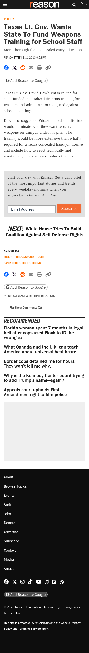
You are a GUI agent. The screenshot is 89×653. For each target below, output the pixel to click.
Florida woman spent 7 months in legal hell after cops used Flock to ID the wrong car (43, 332)
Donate (9, 522)
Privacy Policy (71, 607)
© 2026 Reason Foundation (22, 607)
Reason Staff (12, 57)
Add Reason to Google (27, 80)
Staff (7, 504)
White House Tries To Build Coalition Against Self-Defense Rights (44, 231)
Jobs (7, 513)
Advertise (11, 532)
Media (9, 559)
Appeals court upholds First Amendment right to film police (35, 392)
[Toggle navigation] (5, 4)
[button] (83, 4)
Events (9, 495)
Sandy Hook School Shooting (22, 263)
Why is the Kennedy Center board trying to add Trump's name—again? (44, 377)
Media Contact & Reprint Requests (29, 296)
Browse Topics (15, 486)
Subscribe (69, 208)
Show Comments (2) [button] (28, 307)
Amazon (10, 568)
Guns (41, 256)
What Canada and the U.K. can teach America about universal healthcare (41, 349)
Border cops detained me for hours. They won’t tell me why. (40, 363)
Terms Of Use (12, 613)
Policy (9, 18)
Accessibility (52, 607)
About (8, 477)
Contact (10, 550)
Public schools (25, 256)
